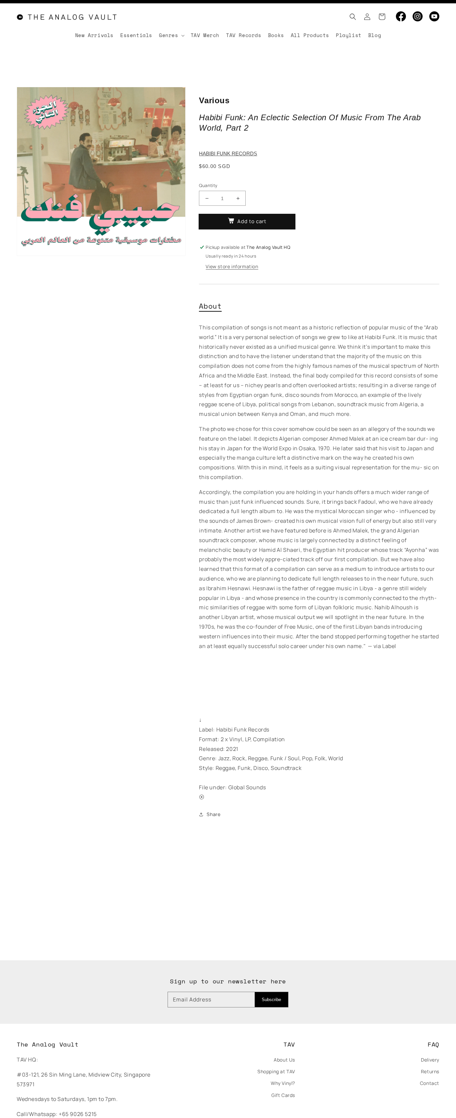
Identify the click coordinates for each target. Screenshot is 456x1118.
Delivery (430, 1060)
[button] (351, 16)
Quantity (208, 185)
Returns (430, 1071)
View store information (232, 266)
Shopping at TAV (276, 1071)
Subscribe (271, 999)
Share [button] (213, 814)
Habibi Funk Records (228, 153)
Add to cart (251, 221)
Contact (429, 1083)
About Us (284, 1060)
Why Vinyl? (283, 1083)
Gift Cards (283, 1095)
